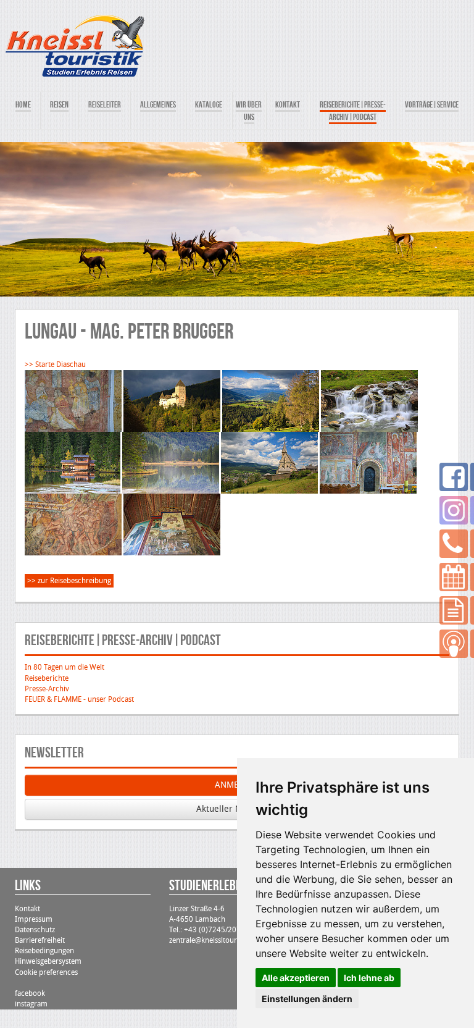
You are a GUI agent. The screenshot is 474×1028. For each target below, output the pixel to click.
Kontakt (27, 908)
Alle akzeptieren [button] (296, 977)
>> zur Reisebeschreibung (69, 580)
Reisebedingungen (44, 950)
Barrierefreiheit (40, 940)
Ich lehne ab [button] (369, 977)
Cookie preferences (46, 972)
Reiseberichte (47, 678)
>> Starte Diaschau (55, 364)
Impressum (33, 919)
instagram (31, 1004)
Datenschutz (35, 929)
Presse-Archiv (47, 689)
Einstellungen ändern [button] (307, 998)
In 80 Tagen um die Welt (64, 667)
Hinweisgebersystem (48, 961)
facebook (30, 993)
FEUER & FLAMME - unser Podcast (79, 699)
